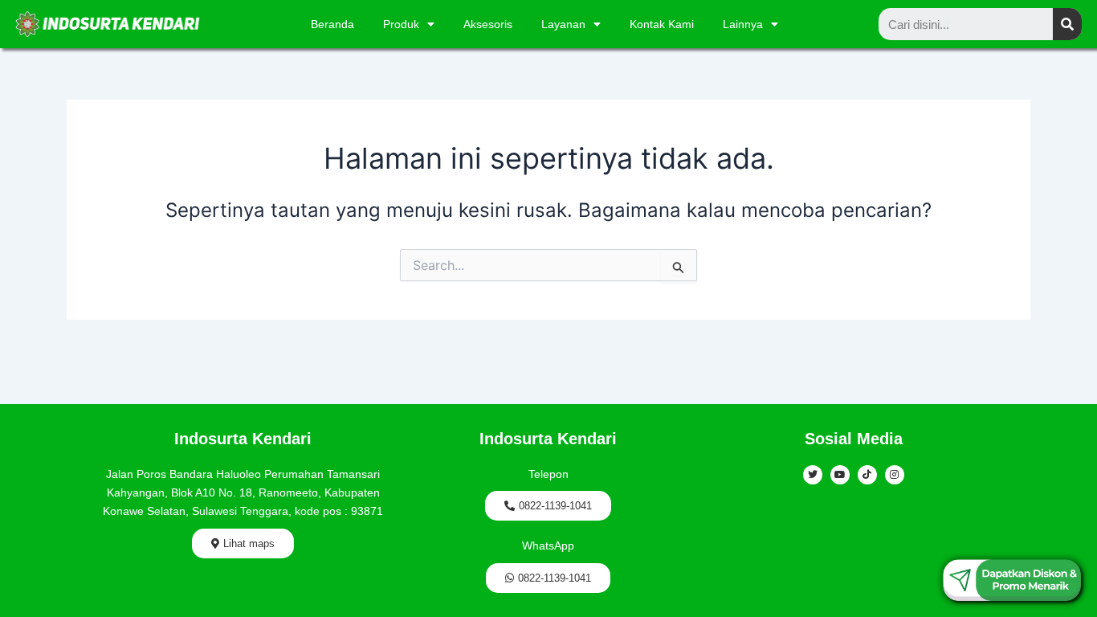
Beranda (332, 24)
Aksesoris (487, 24)
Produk (401, 24)
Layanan (563, 24)
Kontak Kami (662, 24)
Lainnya (743, 24)
